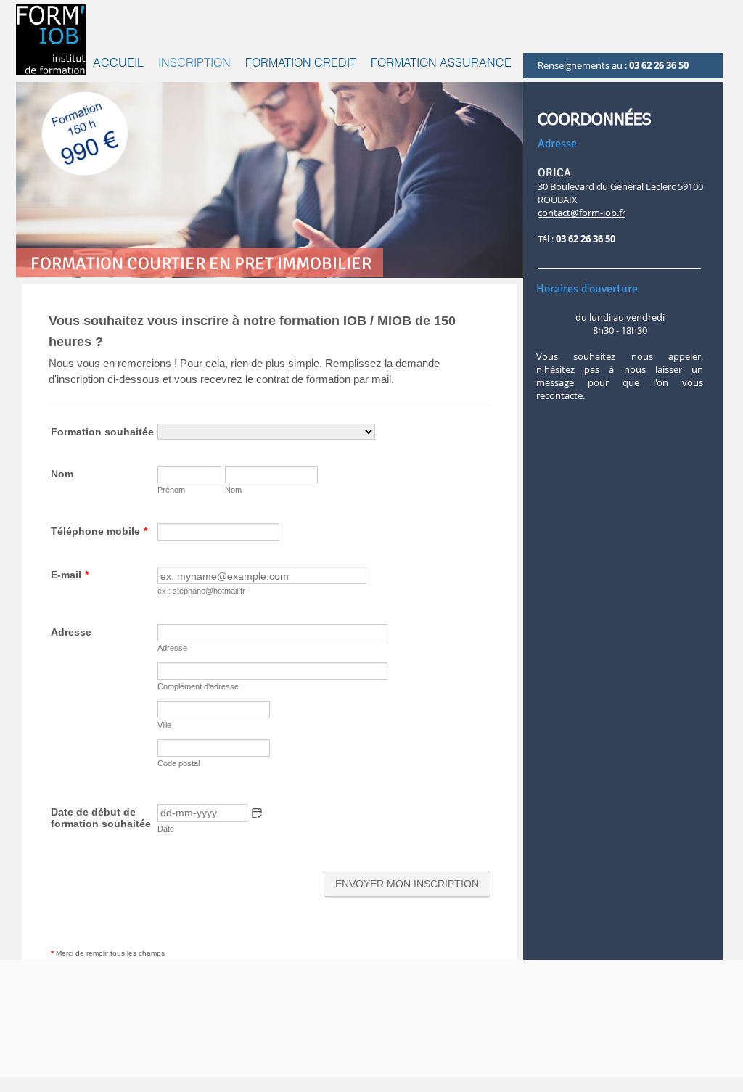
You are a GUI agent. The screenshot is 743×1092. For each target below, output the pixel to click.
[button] (301, 62)
